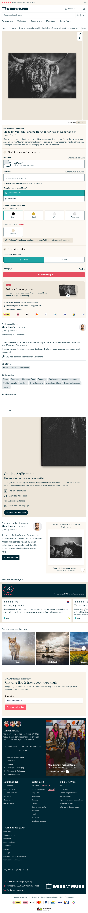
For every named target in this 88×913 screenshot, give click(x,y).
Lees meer (20, 335)
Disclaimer (35, 897)
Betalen (10, 764)
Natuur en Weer (28, 379)
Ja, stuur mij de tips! (15, 707)
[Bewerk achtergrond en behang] (80, 38)
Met (65, 260)
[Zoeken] (83, 15)
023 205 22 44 (35, 746)
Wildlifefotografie (10, 383)
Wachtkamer (54, 379)
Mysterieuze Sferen (53, 383)
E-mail (24, 750)
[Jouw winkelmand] (84, 9)
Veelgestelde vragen (15, 757)
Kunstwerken (7, 21)
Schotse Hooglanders (70, 379)
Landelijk (23, 383)
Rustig (15, 368)
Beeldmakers (36, 21)
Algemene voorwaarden (22, 897)
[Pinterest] (16, 869)
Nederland (15, 379)
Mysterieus (24, 368)
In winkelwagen (45, 274)
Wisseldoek (12, 199)
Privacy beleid (69, 897)
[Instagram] (13, 869)
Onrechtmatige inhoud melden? (52, 897)
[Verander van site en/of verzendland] (84, 2)
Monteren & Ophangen (16, 771)
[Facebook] (20, 869)
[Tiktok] (27, 869)
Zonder (25, 260)
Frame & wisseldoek (15, 193)
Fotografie (42, 379)
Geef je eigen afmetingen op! (24, 183)
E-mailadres (10, 696)
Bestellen (11, 761)
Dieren (5, 379)
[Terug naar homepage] (15, 8)
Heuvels (6, 387)
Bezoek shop (7, 335)
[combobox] (38, 15)
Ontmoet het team (56, 771)
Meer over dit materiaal (76, 158)
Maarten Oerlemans (15, 128)
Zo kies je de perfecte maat (75, 171)
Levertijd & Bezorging (15, 768)
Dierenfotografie (36, 383)
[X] (24, 869)
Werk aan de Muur (14, 827)
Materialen (50, 21)
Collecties (21, 21)
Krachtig (6, 368)
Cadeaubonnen (13, 774)
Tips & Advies (65, 21)
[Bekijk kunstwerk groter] (80, 34)
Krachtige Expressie (72, 383)
